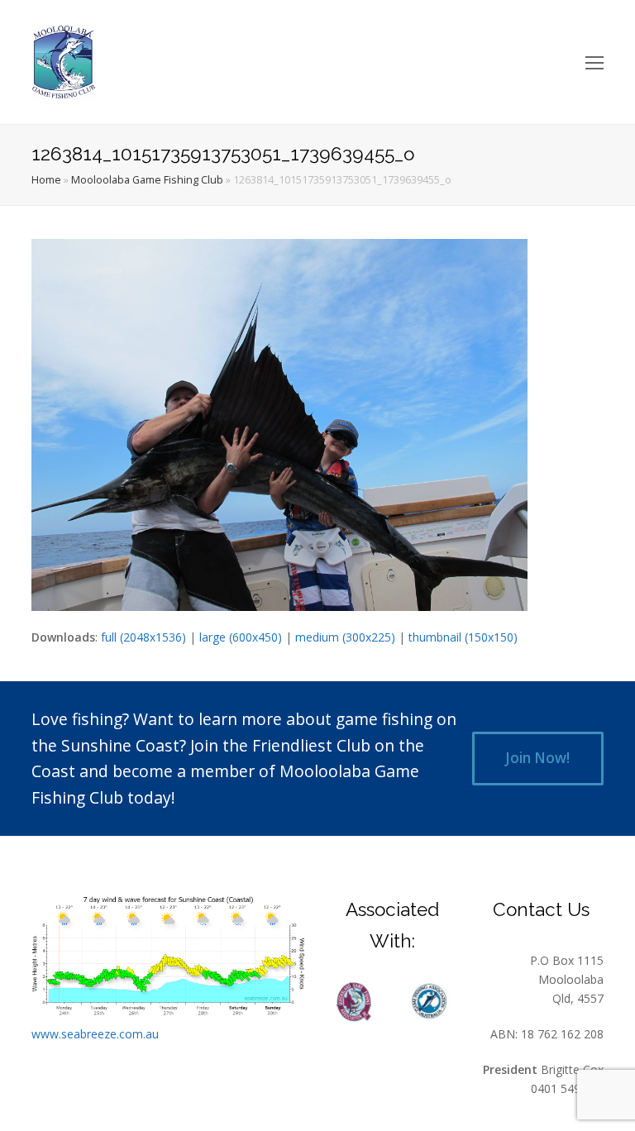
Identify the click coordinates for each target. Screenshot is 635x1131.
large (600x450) (240, 637)
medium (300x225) (345, 637)
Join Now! (537, 757)
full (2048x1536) (143, 637)
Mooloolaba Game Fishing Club (147, 180)
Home (46, 180)
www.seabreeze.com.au (95, 1034)
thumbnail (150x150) (463, 637)
